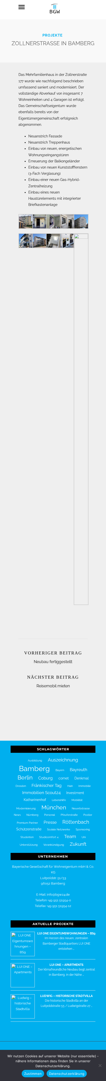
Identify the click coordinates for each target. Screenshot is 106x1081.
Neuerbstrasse (81, 808)
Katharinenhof (35, 800)
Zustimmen (33, 1074)
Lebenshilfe (59, 800)
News (17, 814)
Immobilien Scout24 (41, 792)
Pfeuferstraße (69, 814)
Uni (84, 837)
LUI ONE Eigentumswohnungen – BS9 (66, 933)
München (53, 807)
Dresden (21, 785)
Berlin (25, 777)
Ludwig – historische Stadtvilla (66, 996)
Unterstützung (29, 844)
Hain (70, 785)
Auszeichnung (63, 759)
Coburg (45, 778)
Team (70, 836)
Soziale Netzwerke (58, 829)
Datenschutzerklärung (66, 1074)
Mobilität (77, 800)
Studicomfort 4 (48, 837)
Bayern (59, 770)
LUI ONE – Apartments (66, 965)
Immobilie (84, 785)
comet (63, 778)
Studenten (27, 837)
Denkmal (81, 778)
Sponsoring (83, 829)
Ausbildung (35, 760)
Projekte (52, 35)
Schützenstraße (28, 829)
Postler (87, 814)
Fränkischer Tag (47, 785)
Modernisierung (26, 808)
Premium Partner (27, 822)
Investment (75, 793)
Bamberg (34, 768)
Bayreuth (78, 769)
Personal (49, 814)
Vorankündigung (53, 844)
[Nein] (99, 1065)
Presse (50, 822)
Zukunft (78, 844)
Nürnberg (32, 814)
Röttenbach (75, 822)
